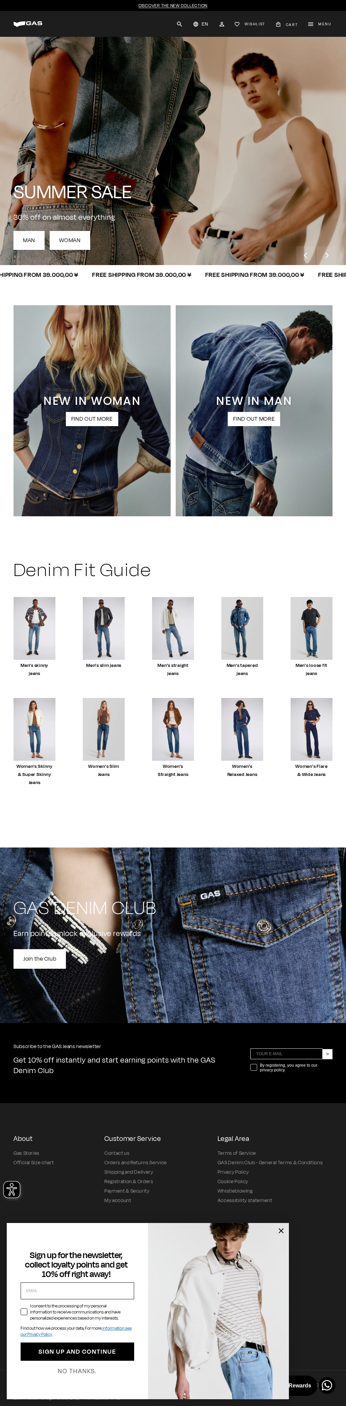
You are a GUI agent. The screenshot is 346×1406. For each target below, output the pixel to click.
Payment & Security (127, 1191)
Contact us (116, 1153)
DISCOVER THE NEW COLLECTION (173, 6)
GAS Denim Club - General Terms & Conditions (270, 1162)
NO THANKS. (77, 1371)
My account (117, 1200)
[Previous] (305, 255)
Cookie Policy (233, 1181)
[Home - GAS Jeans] (28, 24)
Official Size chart (34, 1162)
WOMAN (70, 240)
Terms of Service (237, 1153)
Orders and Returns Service (135, 1162)
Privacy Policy (233, 1172)
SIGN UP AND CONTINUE (77, 1351)
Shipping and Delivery (128, 1172)
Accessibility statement (245, 1200)
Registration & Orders (128, 1181)
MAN (29, 240)
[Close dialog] (281, 1231)
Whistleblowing (235, 1191)
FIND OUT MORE (92, 419)
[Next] (326, 255)
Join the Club (39, 959)
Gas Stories (27, 1153)
